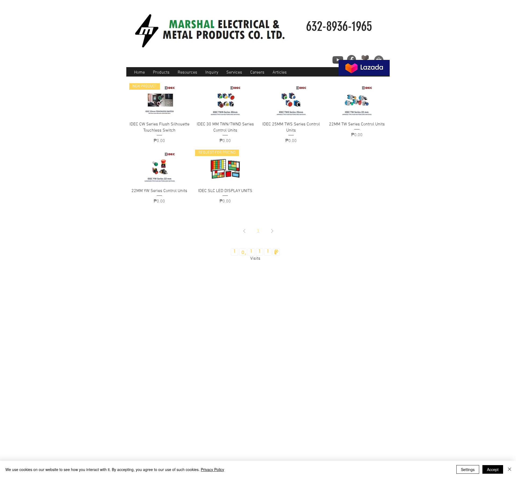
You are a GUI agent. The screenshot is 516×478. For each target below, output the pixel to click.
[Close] (509, 469)
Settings (468, 469)
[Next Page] (272, 231)
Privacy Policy (212, 469)
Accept (493, 469)
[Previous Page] (244, 231)
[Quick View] (225, 100)
